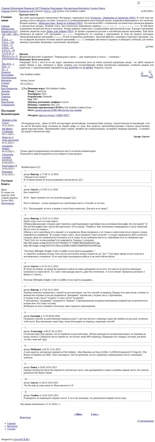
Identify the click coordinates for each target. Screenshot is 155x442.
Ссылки (94, 8)
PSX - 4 (6, 66)
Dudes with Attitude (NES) (60, 31)
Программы (56, 8)
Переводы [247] (32, 8)
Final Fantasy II (9, 166)
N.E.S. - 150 (50, 11)
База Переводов (9, 88)
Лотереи (5, 91)
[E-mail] (151, 73)
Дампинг (6, 96)
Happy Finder (67, 34)
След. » (95, 414)
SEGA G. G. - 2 (9, 56)
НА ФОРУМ (71, 67)
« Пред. (78, 414)
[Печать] (144, 73)
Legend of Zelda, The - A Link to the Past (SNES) (120, 26)
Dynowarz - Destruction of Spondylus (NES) (113, 17)
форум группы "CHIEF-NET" (54, 115)
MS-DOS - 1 (8, 64)
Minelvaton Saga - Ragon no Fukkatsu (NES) (60, 23)
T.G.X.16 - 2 (8, 53)
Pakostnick (7, 171)
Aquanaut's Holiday (7, 147)
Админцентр (8, 104)
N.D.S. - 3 (7, 39)
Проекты (45, 8)
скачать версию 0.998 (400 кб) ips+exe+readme (58, 110)
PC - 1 (5, 69)
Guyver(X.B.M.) (21, 439)
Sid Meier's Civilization (7, 130)
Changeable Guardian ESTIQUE (7, 157)
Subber (78, 40)
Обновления (16, 8)
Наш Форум (7, 102)
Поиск (101, 8)
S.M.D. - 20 (7, 47)
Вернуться (25, 417)
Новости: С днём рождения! (10, 138)
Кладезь (5, 94)
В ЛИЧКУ (88, 67)
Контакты (84, 8)
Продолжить (7, 203)
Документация (70, 8)
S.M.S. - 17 (7, 45)
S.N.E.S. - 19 (8, 50)
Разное (4, 99)
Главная (5, 8)
